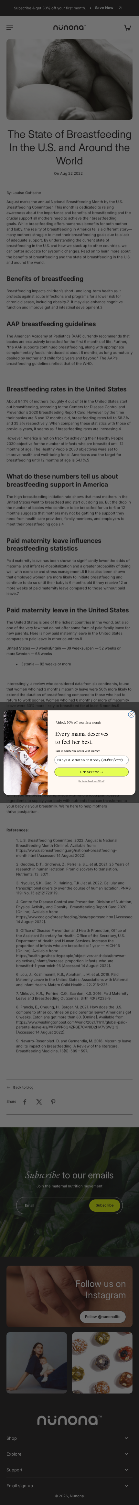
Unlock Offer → (91, 771)
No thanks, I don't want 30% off (91, 780)
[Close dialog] (131, 714)
